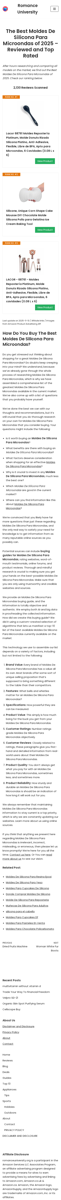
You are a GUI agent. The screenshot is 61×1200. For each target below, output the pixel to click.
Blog (5, 1066)
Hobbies (9, 1107)
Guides (7, 1078)
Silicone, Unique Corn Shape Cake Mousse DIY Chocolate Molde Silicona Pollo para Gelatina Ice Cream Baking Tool (29, 217)
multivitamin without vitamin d (22, 986)
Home (6, 1054)
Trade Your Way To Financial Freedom (26, 992)
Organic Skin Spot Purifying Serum (24, 1003)
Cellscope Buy (11, 1009)
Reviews (8, 1060)
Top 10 (7, 1083)
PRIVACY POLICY (14, 1130)
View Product (45, 161)
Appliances (9, 1089)
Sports (7, 1101)
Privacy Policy (11, 1032)
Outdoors (10, 1112)
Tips (6, 1095)
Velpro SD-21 (10, 997)
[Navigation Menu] (54, 9)
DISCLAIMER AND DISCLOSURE (20, 1136)
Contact (8, 1044)
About (6, 1038)
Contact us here (20, 854)
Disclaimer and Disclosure (18, 1026)
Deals (6, 1072)
